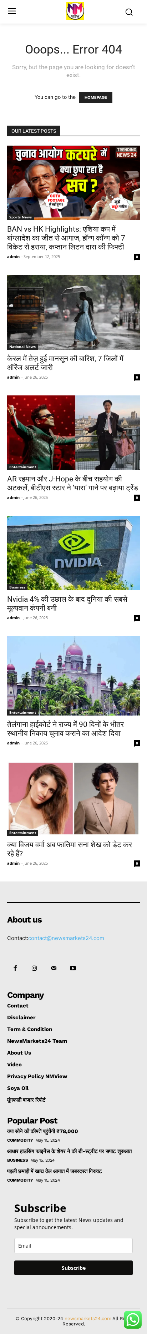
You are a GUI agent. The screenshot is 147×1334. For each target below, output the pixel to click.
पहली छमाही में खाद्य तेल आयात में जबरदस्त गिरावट (54, 1171)
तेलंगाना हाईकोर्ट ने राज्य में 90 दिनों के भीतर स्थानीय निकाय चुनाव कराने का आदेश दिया (65, 729)
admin (13, 256)
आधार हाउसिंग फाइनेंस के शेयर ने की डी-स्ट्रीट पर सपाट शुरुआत (69, 1151)
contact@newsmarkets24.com (66, 938)
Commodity (20, 1140)
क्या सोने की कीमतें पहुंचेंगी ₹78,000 (42, 1131)
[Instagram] (34, 968)
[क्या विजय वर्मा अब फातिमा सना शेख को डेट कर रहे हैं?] (73, 798)
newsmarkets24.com (88, 1318)
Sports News (20, 216)
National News (22, 346)
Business (17, 587)
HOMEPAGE (96, 97)
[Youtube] (73, 968)
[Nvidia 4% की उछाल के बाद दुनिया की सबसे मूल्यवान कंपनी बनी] (73, 553)
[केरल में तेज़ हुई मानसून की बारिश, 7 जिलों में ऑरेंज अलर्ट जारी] (73, 312)
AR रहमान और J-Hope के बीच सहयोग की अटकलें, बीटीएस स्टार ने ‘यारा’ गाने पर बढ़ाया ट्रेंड (72, 483)
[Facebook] (15, 968)
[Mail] (53, 968)
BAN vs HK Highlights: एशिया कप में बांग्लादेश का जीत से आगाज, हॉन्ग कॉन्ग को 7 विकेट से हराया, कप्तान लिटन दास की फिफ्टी (66, 238)
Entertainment (22, 466)
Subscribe (74, 1267)
